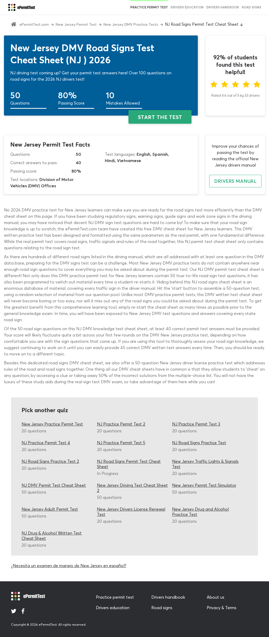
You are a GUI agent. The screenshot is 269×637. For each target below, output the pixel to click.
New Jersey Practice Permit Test (52, 424)
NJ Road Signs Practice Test (199, 442)
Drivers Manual (235, 181)
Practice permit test (115, 597)
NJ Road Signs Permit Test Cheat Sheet (129, 464)
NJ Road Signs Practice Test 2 (50, 461)
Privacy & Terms (221, 607)
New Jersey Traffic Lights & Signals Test (205, 464)
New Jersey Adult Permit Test (50, 509)
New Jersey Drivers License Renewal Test (131, 511)
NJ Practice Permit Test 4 (46, 442)
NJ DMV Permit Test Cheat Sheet (54, 485)
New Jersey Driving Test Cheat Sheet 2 (132, 488)
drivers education (187, 7)
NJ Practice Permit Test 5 (121, 442)
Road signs (161, 607)
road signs (251, 7)
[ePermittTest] (21, 7)
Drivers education (113, 607)
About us (215, 597)
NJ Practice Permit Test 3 (196, 424)
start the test (160, 117)
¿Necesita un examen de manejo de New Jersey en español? (68, 565)
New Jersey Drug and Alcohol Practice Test (200, 511)
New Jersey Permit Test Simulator (204, 485)
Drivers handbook (222, 7)
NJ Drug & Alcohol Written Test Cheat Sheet (52, 535)
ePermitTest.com (34, 24)
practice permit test (149, 7)
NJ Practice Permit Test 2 (121, 424)
